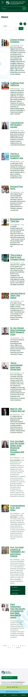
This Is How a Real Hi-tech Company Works (17, 257)
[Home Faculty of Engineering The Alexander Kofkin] (16, 4)
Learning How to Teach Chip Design (17, 296)
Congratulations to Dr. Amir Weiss (17, 508)
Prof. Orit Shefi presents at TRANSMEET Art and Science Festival (17, 552)
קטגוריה (5, 26)
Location (23, 695)
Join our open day (12, 687)
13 (10, 647)
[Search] (24, 8)
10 (22, 645)
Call (5, 695)
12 (8, 647)
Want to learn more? (12, 691)
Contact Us (14, 695)
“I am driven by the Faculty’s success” (17, 125)
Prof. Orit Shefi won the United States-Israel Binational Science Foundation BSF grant (17, 448)
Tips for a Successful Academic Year (16, 156)
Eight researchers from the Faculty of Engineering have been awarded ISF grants (17, 611)
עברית (20, 23)
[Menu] (2, 3)
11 (24, 645)
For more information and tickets (15, 590)
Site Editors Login (8, 677)
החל (21, 28)
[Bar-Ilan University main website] (6, 674)
